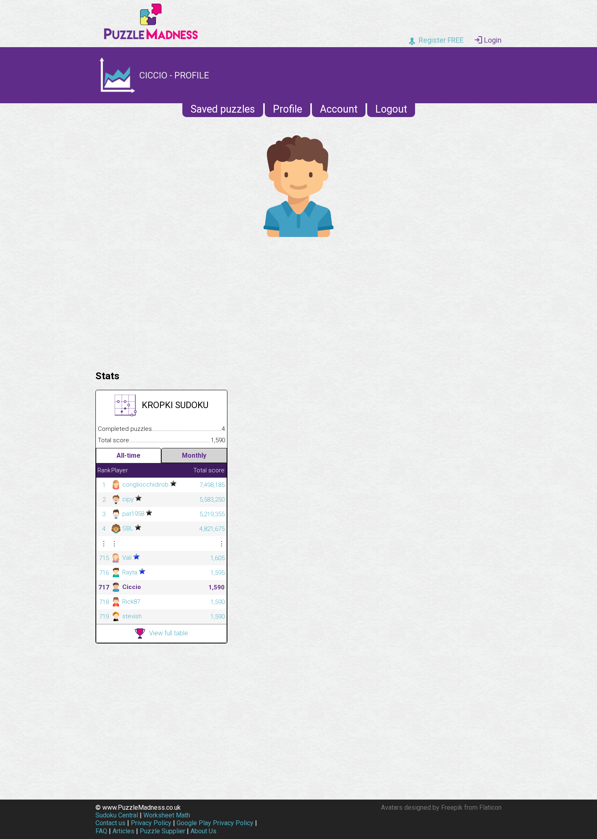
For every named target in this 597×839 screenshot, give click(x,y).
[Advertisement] (298, 302)
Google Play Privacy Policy (215, 823)
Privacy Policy (151, 823)
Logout (391, 109)
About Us (203, 831)
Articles (123, 831)
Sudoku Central (116, 815)
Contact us (110, 823)
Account (338, 109)
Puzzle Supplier (162, 831)
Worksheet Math (166, 815)
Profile (287, 109)
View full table (168, 633)
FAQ (101, 831)
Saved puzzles (222, 109)
